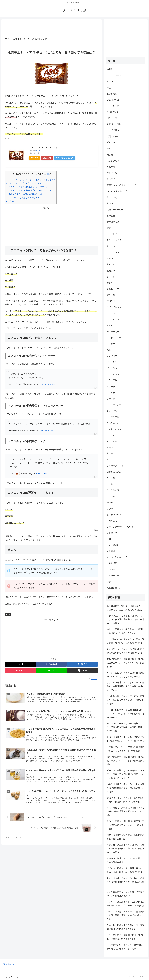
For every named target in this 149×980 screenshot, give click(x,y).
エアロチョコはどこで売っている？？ (23, 183)
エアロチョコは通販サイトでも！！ (22, 198)
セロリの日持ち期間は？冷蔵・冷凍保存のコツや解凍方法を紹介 (125, 894)
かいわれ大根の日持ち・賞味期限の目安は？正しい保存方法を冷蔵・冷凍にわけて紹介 (125, 700)
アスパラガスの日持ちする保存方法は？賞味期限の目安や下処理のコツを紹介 (125, 651)
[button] (82, 670)
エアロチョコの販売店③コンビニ (25, 194)
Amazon (34, 158)
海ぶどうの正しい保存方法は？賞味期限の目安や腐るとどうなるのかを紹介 (125, 675)
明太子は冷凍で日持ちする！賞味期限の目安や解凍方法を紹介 (125, 837)
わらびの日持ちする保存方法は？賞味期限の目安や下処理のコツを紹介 (125, 631)
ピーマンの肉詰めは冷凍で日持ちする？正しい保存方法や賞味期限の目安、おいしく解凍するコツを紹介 (125, 774)
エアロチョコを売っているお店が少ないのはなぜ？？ (30, 180)
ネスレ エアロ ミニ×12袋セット (43, 147)
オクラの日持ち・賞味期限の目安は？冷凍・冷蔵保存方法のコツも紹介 (125, 937)
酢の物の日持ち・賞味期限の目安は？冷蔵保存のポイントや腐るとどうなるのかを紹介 (125, 663)
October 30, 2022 (48, 430)
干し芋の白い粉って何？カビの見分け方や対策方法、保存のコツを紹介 (125, 947)
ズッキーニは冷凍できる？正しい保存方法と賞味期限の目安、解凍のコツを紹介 (125, 904)
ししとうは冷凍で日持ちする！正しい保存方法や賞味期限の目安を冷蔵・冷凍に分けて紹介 (125, 686)
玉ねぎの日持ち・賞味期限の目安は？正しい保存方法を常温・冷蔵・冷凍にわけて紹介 (125, 825)
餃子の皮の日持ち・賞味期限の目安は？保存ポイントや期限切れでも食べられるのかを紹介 (125, 714)
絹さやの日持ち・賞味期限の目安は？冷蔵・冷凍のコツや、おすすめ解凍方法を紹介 (125, 761)
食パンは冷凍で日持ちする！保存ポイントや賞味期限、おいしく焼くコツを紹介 (125, 739)
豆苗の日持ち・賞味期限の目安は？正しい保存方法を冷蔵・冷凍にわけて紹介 (125, 608)
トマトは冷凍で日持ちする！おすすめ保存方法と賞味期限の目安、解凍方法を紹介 (125, 882)
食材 (8, 614)
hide (48, 174)
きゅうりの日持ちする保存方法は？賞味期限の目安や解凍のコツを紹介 (125, 927)
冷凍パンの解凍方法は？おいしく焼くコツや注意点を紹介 (125, 860)
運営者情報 (8, 964)
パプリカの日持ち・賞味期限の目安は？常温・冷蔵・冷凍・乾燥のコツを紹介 (125, 870)
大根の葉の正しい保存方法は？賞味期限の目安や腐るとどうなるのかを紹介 (125, 749)
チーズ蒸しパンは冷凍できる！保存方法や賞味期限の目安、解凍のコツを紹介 (125, 641)
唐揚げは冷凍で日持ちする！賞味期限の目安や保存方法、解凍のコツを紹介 (125, 800)
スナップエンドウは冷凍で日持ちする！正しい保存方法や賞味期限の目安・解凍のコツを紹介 (125, 620)
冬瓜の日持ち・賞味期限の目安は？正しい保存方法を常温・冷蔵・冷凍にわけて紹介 (125, 811)
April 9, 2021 (42, 473)
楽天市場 (47, 158)
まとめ (10, 201)
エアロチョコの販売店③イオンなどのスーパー (31, 190)
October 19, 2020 (46, 384)
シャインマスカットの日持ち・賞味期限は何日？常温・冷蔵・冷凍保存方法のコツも (125, 915)
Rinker (38, 150)
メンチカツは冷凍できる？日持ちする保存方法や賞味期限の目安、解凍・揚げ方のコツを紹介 (125, 849)
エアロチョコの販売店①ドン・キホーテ (28, 187)
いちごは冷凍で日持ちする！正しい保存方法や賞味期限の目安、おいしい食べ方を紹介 (125, 788)
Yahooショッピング (64, 158)
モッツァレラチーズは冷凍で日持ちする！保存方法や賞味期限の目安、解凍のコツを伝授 (125, 727)
